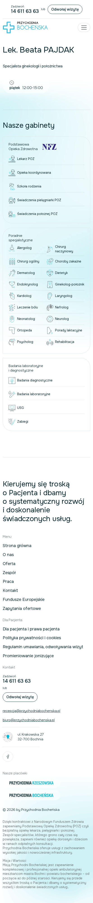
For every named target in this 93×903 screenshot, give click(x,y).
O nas (8, 555)
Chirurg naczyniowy (64, 249)
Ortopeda (24, 330)
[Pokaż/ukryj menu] (84, 27)
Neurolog (62, 319)
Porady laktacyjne (68, 330)
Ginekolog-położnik (69, 284)
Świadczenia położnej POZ (37, 214)
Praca (8, 581)
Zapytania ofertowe (22, 609)
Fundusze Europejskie (23, 599)
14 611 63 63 (25, 11)
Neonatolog (26, 319)
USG (20, 408)
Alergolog (24, 248)
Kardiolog (24, 296)
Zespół (9, 573)
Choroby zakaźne (68, 261)
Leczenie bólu (27, 307)
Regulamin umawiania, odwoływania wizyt (43, 647)
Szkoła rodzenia (29, 186)
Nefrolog (61, 307)
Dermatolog (26, 273)
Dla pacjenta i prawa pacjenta (31, 629)
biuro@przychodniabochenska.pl (29, 720)
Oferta (9, 564)
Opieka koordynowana (34, 173)
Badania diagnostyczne (35, 380)
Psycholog (25, 342)
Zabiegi (22, 422)
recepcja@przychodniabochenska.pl (31, 711)
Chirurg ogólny (28, 261)
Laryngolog (63, 296)
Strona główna (17, 546)
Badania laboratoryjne (33, 394)
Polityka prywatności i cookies (32, 638)
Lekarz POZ (26, 159)
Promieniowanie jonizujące (28, 656)
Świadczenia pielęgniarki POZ (39, 200)
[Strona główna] (25, 27)
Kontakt (10, 590)
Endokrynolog (27, 284)
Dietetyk (61, 273)
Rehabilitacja (64, 342)
